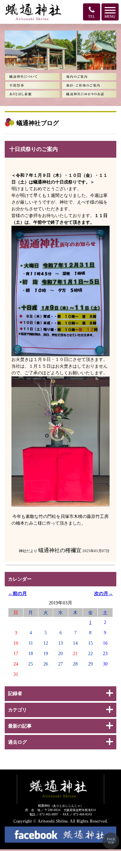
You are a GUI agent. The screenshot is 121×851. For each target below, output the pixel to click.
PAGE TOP (111, 841)
